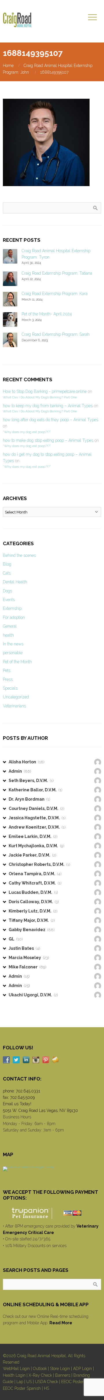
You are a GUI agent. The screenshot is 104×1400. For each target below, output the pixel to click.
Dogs (7, 591)
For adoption (14, 617)
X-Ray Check (40, 1375)
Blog (7, 564)
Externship (12, 608)
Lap (19, 1381)
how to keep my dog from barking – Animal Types (48, 405)
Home (8, 65)
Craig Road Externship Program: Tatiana (57, 273)
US (29, 1381)
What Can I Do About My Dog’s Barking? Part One (40, 397)
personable (13, 652)
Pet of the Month (17, 661)
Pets (6, 670)
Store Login (60, 1368)
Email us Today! (17, 1103)
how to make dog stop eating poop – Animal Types (48, 440)
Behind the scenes (19, 555)
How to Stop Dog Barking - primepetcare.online (45, 391)
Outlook (40, 1368)
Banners (62, 1375)
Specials (10, 688)
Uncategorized (16, 697)
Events (9, 599)
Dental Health (15, 582)
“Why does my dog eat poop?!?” (27, 432)
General (10, 626)
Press (8, 679)
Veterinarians (14, 706)
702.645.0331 (28, 1091)
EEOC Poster (72, 1381)
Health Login (14, 1375)
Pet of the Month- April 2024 (47, 314)
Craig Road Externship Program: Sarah (56, 334)
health (8, 635)
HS (46, 1388)
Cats (7, 573)
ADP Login (82, 1368)
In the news (13, 644)
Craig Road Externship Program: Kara (55, 293)
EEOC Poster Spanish (22, 1388)
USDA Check (46, 1381)
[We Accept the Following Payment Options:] (52, 1213)
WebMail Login (16, 1368)
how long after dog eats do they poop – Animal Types (50, 419)
